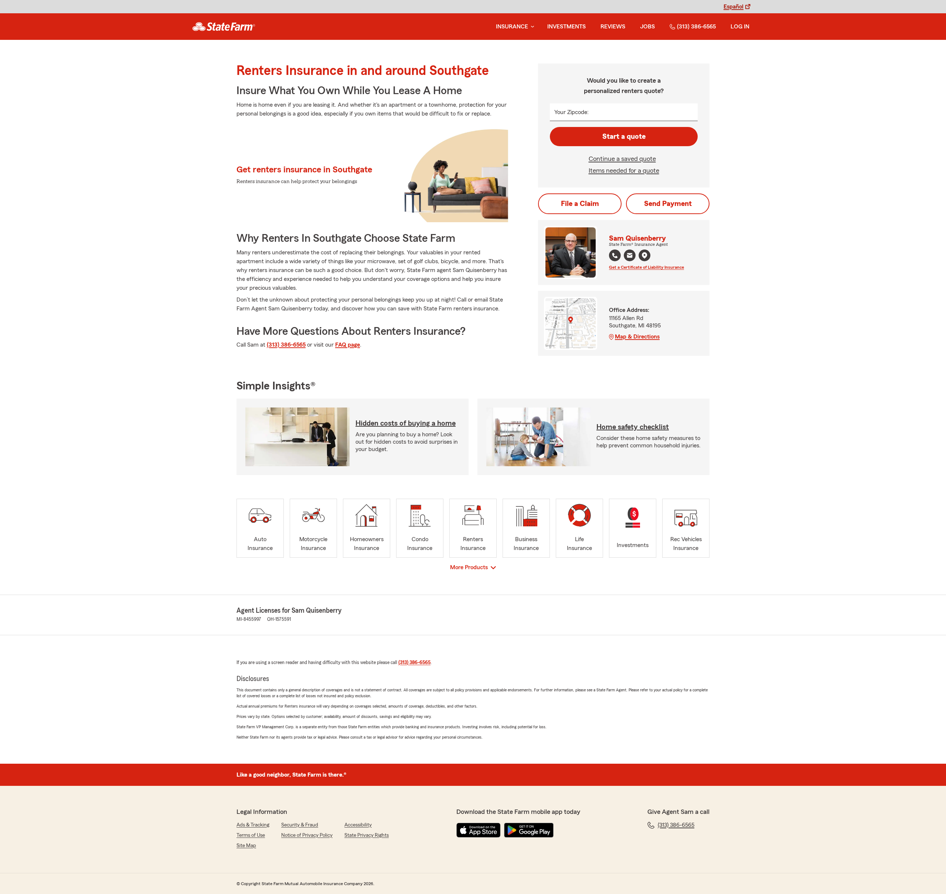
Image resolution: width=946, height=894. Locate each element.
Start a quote (624, 136)
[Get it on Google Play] (529, 830)
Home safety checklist (632, 427)
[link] (223, 26)
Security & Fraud (299, 825)
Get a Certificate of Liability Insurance (646, 267)
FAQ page (347, 345)
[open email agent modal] (630, 256)
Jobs (647, 27)
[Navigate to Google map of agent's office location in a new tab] (644, 255)
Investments (566, 27)
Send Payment (668, 203)
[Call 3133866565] (615, 255)
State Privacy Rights (366, 835)
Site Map (246, 845)
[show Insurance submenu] (531, 27)
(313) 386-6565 (696, 27)
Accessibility (358, 825)
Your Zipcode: (571, 112)
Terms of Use (250, 835)
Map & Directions (637, 337)
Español (733, 7)
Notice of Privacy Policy (307, 835)
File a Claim (580, 203)
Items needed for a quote (624, 170)
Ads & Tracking (252, 825)
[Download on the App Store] (478, 830)
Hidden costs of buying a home (405, 423)
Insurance (512, 27)
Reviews (612, 27)
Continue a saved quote (622, 158)
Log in (740, 27)
